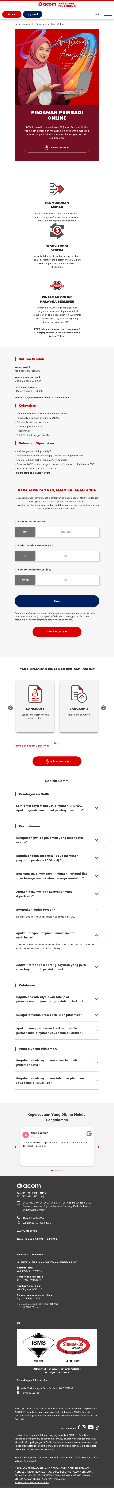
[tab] (55, 743)
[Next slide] (103, 707)
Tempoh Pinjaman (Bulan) (34, 569)
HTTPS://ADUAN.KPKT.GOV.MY (32, 1482)
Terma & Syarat (23, 745)
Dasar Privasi (42, 745)
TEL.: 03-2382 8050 (33, 1217)
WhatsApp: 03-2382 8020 (37, 1222)
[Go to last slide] (10, 707)
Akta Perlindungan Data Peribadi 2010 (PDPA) (47, 1388)
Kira (57, 601)
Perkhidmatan (23, 24)
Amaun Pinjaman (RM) (32, 521)
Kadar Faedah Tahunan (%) (35, 545)
